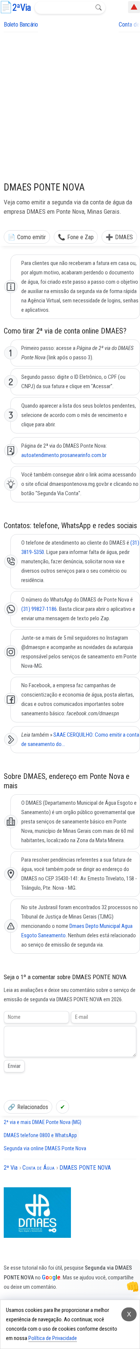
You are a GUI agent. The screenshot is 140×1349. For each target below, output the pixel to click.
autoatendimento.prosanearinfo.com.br (63, 455)
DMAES (124, 237)
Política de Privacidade (52, 1338)
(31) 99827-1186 (39, 609)
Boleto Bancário (21, 24)
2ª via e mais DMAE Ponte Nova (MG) (42, 1122)
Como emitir (31, 237)
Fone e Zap (80, 237)
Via (21, 7)
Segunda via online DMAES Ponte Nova (45, 1148)
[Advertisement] (70, 106)
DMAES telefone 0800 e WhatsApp (40, 1135)
